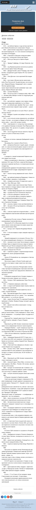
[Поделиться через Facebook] (2, 497)
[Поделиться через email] (11, 497)
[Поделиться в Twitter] (5, 497)
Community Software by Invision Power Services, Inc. (18, 507)
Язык (14, 502)
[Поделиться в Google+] (8, 497)
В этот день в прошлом (18, 27)
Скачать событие (18, 489)
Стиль (21, 502)
